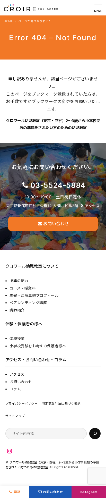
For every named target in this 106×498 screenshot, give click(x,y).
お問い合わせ (21, 381)
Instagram (89, 492)
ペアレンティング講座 (28, 302)
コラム (15, 389)
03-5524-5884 (58, 185)
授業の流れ (19, 280)
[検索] (95, 433)
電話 (17, 492)
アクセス (92, 206)
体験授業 (17, 338)
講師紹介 (17, 310)
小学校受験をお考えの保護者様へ (38, 346)
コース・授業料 (23, 288)
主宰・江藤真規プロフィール (34, 295)
